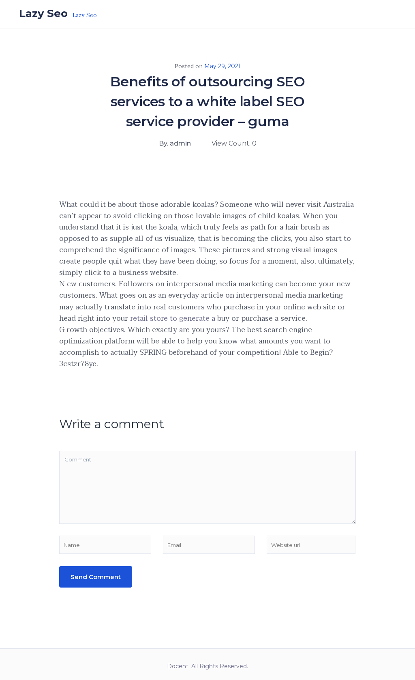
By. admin (175, 143)
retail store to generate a (172, 318)
